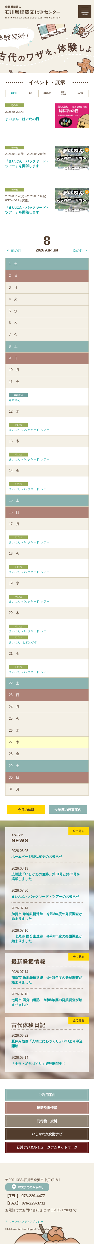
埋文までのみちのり (27, 1187)
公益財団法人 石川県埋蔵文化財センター (32, 12)
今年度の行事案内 (67, 810)
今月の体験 (26, 810)
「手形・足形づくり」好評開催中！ (38, 1060)
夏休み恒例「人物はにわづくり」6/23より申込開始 (47, 1041)
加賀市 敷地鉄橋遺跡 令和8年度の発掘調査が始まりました (46, 913)
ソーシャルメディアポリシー (26, 1221)
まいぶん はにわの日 (23, 640)
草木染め (16, 398)
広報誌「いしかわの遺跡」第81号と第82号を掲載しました (45, 873)
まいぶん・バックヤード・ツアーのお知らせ (45, 893)
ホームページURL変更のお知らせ (36, 853)
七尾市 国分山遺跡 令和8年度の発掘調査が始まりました (46, 936)
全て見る (78, 830)
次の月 (78, 250)
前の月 (16, 250)
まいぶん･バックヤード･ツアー (29, 427)
